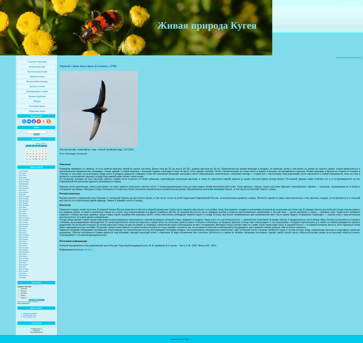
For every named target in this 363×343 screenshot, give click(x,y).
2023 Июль (23, 245)
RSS (360, 57)
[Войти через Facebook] (34, 121)
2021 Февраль (24, 205)
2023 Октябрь (24, 248)
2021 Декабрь (24, 224)
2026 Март (22, 273)
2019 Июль (23, 177)
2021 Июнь (23, 214)
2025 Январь (23, 260)
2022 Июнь (23, 231)
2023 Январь (23, 239)
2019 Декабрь (24, 184)
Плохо (23, 295)
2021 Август (23, 216)
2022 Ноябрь (23, 237)
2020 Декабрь (24, 201)
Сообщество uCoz (29, 315)
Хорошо (24, 291)
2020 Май (22, 194)
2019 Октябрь (24, 182)
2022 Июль (23, 233)
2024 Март (22, 254)
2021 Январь (23, 203)
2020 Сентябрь (24, 196)
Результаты (21, 302)
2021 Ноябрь (23, 222)
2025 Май (22, 267)
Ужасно (23, 298)
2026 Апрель (23, 275)
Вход (355, 57)
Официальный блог (30, 313)
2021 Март (22, 207)
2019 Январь (23, 171)
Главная (339, 57)
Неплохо (24, 293)
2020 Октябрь (24, 199)
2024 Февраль (24, 252)
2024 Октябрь (24, 258)
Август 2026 (41, 143)
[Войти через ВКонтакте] (29, 121)
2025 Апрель (23, 265)
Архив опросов (32, 302)
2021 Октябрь (24, 220)
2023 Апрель (23, 243)
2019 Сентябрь (24, 179)
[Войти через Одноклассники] (49, 121)
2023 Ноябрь (23, 250)
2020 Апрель (23, 192)
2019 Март (22, 173)
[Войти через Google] (43, 121)
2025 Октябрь (24, 269)
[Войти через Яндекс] (39, 121)
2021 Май (22, 211)
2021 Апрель (23, 209)
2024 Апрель (23, 256)
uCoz (191, 339)
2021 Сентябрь (24, 218)
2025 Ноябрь (23, 271)
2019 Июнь (23, 175)
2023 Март (22, 241)
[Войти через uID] (24, 121)
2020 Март (22, 190)
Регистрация (347, 57)
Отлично (24, 288)
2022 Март (22, 228)
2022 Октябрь (24, 235)
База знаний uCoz (29, 317)
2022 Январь (23, 226)
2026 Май (22, 277)
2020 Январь (23, 186)
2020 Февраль (24, 188)
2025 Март (22, 262)
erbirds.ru (88, 249)
